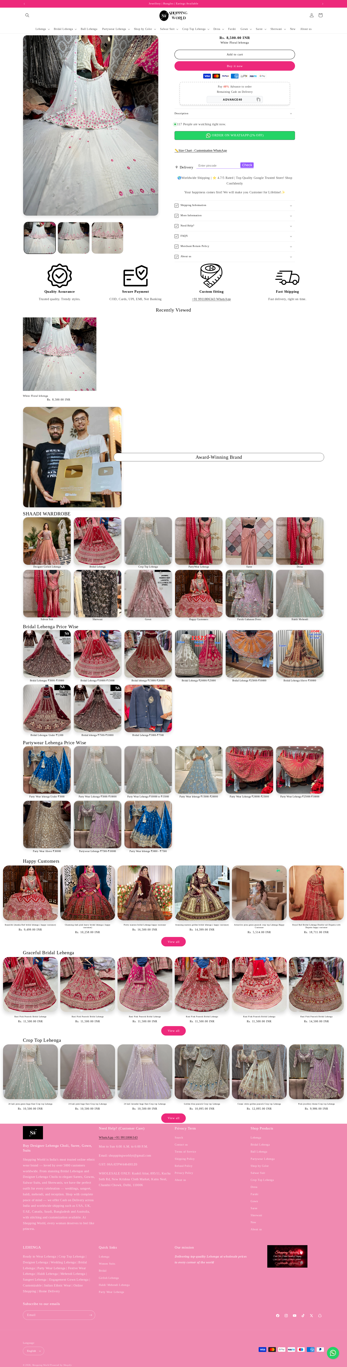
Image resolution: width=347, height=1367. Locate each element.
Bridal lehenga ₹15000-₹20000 (148, 680)
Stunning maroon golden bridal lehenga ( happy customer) (202, 925)
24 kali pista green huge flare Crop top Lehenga (30, 1104)
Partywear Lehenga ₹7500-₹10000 (97, 851)
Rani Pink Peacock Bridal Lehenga (30, 1016)
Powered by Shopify (61, 1365)
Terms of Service (185, 1151)
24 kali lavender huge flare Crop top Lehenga (144, 1104)
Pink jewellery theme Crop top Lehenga (316, 1104)
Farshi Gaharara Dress (249, 619)
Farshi (254, 1194)
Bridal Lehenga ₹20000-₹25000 (199, 680)
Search (179, 1137)
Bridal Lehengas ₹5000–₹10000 (47, 680)
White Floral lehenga (35, 395)
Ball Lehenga (259, 1151)
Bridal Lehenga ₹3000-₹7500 (148, 735)
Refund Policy (184, 1165)
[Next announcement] (322, 4)
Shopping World (41, 1365)
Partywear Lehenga (263, 1158)
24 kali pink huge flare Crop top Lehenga (87, 1104)
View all (174, 941)
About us (180, 1179)
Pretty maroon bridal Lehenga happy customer (145, 925)
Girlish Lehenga (109, 1277)
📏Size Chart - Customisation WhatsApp (201, 150)
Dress (300, 566)
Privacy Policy (184, 1172)
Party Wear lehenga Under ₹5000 (47, 796)
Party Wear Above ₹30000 (47, 851)
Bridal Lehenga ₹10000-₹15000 (98, 680)
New (253, 1222)
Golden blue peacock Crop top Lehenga (202, 1104)
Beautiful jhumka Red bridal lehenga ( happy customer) (30, 925)
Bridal (103, 1270)
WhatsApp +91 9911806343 (118, 1137)
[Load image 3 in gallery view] (107, 238)
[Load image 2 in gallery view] (73, 238)
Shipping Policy (185, 1158)
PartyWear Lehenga (199, 566)
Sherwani (98, 619)
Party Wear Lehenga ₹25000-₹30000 (299, 796)
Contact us (181, 1144)
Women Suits (107, 1263)
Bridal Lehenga (98, 566)
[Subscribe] (90, 1315)
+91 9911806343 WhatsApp (211, 299)
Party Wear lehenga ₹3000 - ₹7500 (148, 851)
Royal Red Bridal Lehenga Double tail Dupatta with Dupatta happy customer (316, 926)
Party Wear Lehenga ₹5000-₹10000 (98, 796)
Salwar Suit (47, 619)
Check (247, 165)
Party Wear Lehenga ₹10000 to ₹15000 (148, 796)
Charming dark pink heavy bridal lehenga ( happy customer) (87, 926)
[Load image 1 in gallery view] (40, 238)
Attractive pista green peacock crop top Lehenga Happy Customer (259, 926)
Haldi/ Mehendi (300, 619)
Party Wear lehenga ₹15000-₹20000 (199, 796)
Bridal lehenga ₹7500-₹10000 (97, 735)
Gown (148, 619)
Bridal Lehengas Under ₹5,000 (47, 735)
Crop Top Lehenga (148, 566)
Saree (249, 566)
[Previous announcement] (24, 4)
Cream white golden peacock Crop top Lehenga (259, 1104)
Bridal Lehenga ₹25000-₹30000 (249, 680)
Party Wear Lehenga (111, 1292)
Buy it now (235, 66)
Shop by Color (260, 1165)
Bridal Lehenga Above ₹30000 (300, 680)
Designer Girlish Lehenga (47, 566)
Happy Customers (198, 619)
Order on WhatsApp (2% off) (237, 135)
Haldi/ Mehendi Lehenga (114, 1284)
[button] (27, 15)
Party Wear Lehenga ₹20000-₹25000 (249, 796)
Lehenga (256, 1137)
